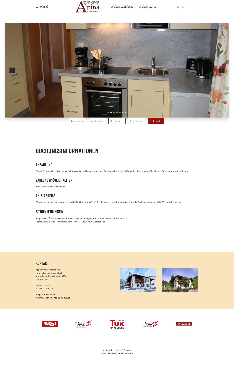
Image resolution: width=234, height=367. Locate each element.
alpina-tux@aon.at (46, 294)
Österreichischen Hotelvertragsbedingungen (70, 218)
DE (178, 6)
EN (183, 6)
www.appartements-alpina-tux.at (54, 297)
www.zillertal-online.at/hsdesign (117, 353)
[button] (42, 7)
